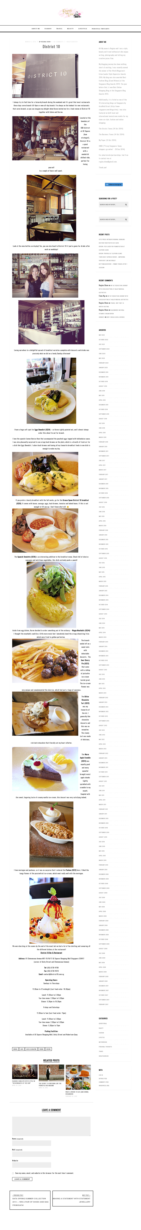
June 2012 (102, 735)
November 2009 (104, 879)
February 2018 (103, 442)
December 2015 (103, 539)
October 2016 (103, 493)
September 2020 (104, 349)
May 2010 (102, 851)
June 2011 (102, 790)
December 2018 (103, 405)
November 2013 (103, 656)
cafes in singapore (31, 1049)
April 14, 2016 (43, 1087)
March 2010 (102, 860)
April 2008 (102, 967)
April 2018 (102, 432)
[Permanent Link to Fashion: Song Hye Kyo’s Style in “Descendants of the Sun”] (25, 1078)
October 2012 (103, 716)
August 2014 (103, 614)
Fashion (48, 28)
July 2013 (102, 674)
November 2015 (103, 544)
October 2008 (103, 939)
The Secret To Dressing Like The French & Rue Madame (50, 1084)
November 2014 (103, 600)
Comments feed (104, 1082)
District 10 (51, 46)
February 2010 (103, 865)
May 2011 (101, 795)
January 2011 (103, 814)
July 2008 (102, 953)
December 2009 (104, 874)
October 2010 (103, 828)
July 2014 (102, 618)
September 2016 (104, 498)
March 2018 (102, 437)
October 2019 (103, 381)
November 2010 (103, 823)
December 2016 (103, 484)
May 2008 (102, 962)
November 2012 (103, 711)
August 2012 (103, 725)
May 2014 (102, 628)
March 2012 (102, 749)
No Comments (58, 42)
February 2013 (103, 697)
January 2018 (103, 446)
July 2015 (102, 563)
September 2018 (104, 414)
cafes (21, 1049)
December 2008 (104, 930)
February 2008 (103, 976)
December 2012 (103, 707)
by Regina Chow (45, 42)
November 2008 (104, 934)
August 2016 (103, 502)
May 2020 (102, 358)
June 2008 (102, 958)
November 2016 (103, 488)
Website (15, 1160)
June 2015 (102, 567)
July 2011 (101, 786)
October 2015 (103, 549)
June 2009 (102, 902)
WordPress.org (104, 1085)
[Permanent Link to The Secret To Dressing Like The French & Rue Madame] (51, 1080)
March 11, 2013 (30, 42)
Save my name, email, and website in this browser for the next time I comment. (44, 1173)
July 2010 (102, 842)
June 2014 (102, 623)
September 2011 (104, 776)
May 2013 (101, 683)
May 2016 (101, 516)
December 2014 (103, 595)
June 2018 (102, 428)
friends (41, 1049)
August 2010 (103, 837)
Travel (59, 28)
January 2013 (103, 702)
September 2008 (104, 944)
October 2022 (103, 339)
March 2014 (102, 637)
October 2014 (103, 604)
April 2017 (102, 465)
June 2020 (102, 353)
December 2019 (103, 372)
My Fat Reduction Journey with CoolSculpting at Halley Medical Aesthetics (113, 289)
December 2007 (104, 986)
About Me (36, 28)
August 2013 (103, 670)
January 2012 (103, 758)
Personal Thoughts (100, 29)
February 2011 (103, 809)
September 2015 (104, 553)
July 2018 (102, 423)
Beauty (70, 28)
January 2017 (103, 479)
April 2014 (102, 632)
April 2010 (102, 855)
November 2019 (103, 377)
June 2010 (102, 846)
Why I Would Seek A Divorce (116, 317)
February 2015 (103, 586)
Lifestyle (82, 28)
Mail (17, 1149)
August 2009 (103, 893)
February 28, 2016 (71, 1096)
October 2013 (103, 660)
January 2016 (103, 535)
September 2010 (104, 832)
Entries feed (103, 1078)
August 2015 (103, 558)
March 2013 (102, 693)
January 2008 (103, 981)
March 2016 (102, 525)
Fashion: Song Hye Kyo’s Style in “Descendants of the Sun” (23, 1082)
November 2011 (103, 767)
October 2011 (103, 772)
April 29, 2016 (16, 1085)
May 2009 (102, 907)
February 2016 (103, 530)
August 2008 (103, 948)
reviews (48, 1049)
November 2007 (104, 990)
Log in (101, 1075)
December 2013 (103, 651)
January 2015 (103, 590)
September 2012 (104, 721)
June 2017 (102, 460)
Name (17, 1138)
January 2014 (103, 646)
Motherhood (103, 1042)
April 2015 (102, 577)
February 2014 (103, 642)
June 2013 (102, 679)
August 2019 (103, 386)
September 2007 (104, 1000)
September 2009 (104, 888)
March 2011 (102, 804)
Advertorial (103, 1023)
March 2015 (102, 581)
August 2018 (103, 419)
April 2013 (102, 688)
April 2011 (102, 800)
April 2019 (102, 400)
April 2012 (102, 744)
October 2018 (103, 409)
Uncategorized (72, 42)
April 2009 (102, 911)
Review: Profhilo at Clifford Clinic (110, 253)
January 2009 (103, 925)
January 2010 (103, 869)
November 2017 (103, 451)
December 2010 (103, 818)
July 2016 (102, 507)
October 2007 (103, 995)
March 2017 (102, 470)
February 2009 (103, 921)
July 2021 (102, 344)
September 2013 (104, 665)
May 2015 (101, 572)
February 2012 (103, 753)
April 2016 (102, 521)
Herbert (101, 317)
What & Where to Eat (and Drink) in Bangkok (77, 1093)
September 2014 (104, 609)
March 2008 (103, 972)
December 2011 (103, 762)
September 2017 (104, 456)
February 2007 (103, 1004)
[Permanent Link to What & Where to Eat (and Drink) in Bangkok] (78, 1089)
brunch (15, 1049)
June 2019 (102, 391)
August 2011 (103, 781)
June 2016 (102, 511)
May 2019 (101, 395)
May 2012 (102, 739)
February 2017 (103, 474)
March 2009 (103, 916)
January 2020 (103, 367)
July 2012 (102, 730)
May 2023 (102, 335)
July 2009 (102, 897)
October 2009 (103, 883)
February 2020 (103, 363)
